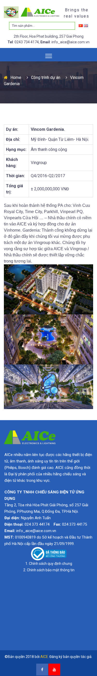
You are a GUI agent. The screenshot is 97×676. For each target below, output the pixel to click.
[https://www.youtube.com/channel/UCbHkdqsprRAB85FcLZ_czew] (54, 669)
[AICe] (32, 12)
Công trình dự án (45, 77)
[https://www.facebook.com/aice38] (42, 669)
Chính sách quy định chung (50, 563)
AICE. (44, 657)
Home (15, 77)
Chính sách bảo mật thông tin (50, 570)
